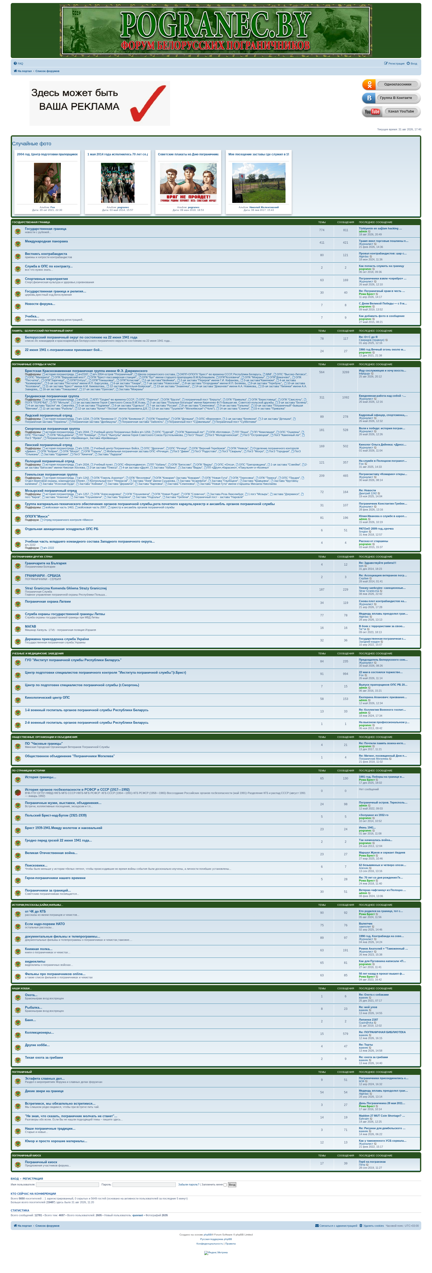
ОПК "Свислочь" (291, 399)
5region (363, 531)
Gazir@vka (366, 1022)
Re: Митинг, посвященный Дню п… (383, 755)
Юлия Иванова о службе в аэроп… (383, 516)
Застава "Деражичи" (121, 483)
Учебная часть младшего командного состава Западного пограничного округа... (90, 541)
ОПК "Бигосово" (181, 464)
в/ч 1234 (83, 418)
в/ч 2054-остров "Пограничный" (113, 374)
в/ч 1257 (83, 494)
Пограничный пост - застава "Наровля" (219, 497)
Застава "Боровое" (119, 497)
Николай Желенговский (264, 207)
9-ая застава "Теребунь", (266, 383)
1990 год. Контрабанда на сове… (381, 936)
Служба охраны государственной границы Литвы (65, 614)
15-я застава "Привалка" (269, 408)
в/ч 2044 (83, 432)
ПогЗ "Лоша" (196, 435)
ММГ (269, 374)
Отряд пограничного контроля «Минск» (68, 519)
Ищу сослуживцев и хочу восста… (382, 370)
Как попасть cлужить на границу (381, 265)
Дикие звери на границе (44, 1091)
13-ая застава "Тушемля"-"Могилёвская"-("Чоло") (183, 408)
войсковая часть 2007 (92, 507)
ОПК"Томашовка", (103, 380)
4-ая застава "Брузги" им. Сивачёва (51, 405)
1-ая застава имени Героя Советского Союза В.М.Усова (109, 402)
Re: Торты (366, 1044)
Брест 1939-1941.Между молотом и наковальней (63, 828)
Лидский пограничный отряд (48, 415)
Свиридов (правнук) (371, 339)
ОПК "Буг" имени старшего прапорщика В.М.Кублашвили (178, 377)
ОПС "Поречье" (149, 399)
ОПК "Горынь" (93, 451)
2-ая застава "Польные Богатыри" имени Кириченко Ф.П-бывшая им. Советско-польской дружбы (212, 402)
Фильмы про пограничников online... (55, 974)
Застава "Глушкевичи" (88, 497)
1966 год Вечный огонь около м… (382, 349)
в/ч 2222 (49, 547)
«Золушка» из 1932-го (373, 814)
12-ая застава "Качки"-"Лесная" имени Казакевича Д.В (112, 408)
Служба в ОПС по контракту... (49, 266)
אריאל (362, 629)
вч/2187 (83, 374)
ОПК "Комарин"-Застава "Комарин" (178, 477)
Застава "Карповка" (150, 483)
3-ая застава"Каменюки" (259, 380)
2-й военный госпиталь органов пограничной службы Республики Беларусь (86, 722)
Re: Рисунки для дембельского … (382, 1128)
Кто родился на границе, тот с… (381, 911)
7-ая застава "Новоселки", (163, 383)
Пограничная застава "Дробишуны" (94, 421)
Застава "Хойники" (91, 483)
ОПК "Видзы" (204, 464)
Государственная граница (31, 222)
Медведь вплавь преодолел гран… (383, 613)
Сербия (363, 578)
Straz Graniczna (369, 590)
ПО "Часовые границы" (44, 743)
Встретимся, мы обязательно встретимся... (60, 1103)
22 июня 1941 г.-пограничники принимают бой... (63, 350)
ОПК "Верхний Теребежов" (209, 448)
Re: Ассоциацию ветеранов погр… (383, 575)
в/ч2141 (83, 399)
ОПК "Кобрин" (49, 451)
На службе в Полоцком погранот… (383, 460)
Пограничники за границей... (48, 890)
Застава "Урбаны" (165, 467)
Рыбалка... (33, 1007)
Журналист (366, 243)
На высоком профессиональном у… (384, 722)
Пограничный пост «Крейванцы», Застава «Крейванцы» (82, 438)
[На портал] (216, 30)
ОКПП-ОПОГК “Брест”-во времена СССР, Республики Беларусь (220, 374)
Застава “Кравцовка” (256, 480)
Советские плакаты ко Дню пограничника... (190, 154)
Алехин (363, 868)
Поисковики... (36, 865)
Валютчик (365, 923)
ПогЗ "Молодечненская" (223, 435)
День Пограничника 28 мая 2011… (382, 1103)
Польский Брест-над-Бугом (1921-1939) (55, 815)
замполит (365, 926)
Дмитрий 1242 (368, 493)
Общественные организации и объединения (44, 737)
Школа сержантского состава (156, 374)
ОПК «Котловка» (219, 432)
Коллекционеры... (39, 1032)
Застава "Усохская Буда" (58, 483)
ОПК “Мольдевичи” (62, 435)
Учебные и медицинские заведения (38, 653)
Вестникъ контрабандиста (46, 254)
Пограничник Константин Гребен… (383, 503)
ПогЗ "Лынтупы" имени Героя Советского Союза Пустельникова (142, 435)
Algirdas (364, 256)
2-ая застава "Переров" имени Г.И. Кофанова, (209, 380)
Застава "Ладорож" (110, 454)
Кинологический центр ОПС (47, 697)
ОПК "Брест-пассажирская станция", (113, 377)
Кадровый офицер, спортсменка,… (383, 414)
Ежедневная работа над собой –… (382, 395)
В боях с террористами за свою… (382, 626)
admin (363, 231)
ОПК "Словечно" (194, 494)
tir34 (361, 1081)
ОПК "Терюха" (268, 477)
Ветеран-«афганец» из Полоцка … (382, 890)
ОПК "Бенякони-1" (105, 418)
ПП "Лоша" (242, 432)
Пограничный (22, 1072)
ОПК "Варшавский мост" (70, 377)
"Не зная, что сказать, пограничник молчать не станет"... (71, 1116)
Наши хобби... (22, 988)
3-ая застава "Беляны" (292, 402)
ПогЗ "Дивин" (181, 451)
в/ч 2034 (83, 464)
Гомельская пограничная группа (51, 474)
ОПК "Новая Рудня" (167, 494)
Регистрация (33, 1178)
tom (361, 565)
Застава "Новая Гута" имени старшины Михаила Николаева (238, 483)
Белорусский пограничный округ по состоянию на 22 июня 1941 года (81, 337)
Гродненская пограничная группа (52, 396)
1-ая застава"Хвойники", (160, 380)
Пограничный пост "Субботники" (236, 421)
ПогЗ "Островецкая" (256, 435)
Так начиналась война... (375, 839)
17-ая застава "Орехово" (98, 389)
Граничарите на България (45, 563)
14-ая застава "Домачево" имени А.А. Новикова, (226, 386)
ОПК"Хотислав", (130, 380)
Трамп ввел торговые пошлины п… (383, 240)
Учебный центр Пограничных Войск (116, 448)
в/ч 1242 (83, 477)
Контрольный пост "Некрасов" (109, 480)
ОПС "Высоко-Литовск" (291, 374)
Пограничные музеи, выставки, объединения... (63, 803)
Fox (52, 207)
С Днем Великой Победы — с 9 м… (383, 303)
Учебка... (32, 316)
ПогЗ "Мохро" (255, 451)
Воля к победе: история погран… (382, 428)
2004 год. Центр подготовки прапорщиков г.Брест (53, 154)
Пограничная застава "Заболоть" (143, 421)
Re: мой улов (368, 1007)
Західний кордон (369, 641)
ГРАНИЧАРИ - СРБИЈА (42, 576)
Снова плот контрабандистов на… (383, 601)
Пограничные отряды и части (34, 364)
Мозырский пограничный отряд (51, 491)
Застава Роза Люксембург (227, 494)
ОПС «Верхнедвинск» (132, 464)
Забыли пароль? (188, 1184)
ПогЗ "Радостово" (205, 451)
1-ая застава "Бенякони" (241, 418)
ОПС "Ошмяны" (290, 432)
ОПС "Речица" (178, 448)
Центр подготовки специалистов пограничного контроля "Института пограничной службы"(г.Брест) (105, 672)
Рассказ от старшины (373, 541)
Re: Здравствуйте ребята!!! (377, 562)
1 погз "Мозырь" (258, 494)
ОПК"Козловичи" (229, 377)
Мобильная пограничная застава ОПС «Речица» (137, 451)
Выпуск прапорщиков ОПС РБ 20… (383, 684)
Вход (15, 1178)
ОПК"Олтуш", (78, 380)
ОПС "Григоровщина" (252, 464)
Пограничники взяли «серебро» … (382, 278)
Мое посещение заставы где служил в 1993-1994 (264, 154)
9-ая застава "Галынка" (235, 405)
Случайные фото (31, 143)
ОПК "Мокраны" (255, 377)
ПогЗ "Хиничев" (83, 454)
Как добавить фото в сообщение (381, 315)
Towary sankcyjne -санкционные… (382, 587)
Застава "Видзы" (191, 467)
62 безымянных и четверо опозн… (382, 865)
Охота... (31, 995)
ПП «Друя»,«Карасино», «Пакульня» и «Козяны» (238, 467)
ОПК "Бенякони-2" (133, 418)
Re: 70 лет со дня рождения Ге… (381, 877)
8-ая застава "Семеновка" (198, 405)
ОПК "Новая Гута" (216, 477)
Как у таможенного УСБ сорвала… (382, 1140)
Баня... (30, 1020)
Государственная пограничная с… (382, 638)
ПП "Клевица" (87, 435)
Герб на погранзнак (372, 1161)
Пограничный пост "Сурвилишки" (189, 421)
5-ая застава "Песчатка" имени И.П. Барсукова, (78, 383)
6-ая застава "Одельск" (130, 405)
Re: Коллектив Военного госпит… (382, 709)
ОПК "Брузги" (172, 399)
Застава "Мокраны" (131, 389)
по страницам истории (28, 770)
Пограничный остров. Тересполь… (383, 802)
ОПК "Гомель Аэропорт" (109, 477)
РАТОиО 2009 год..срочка (376, 528)
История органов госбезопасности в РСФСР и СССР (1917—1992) (77, 789)
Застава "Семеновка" (181, 483)
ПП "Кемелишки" (264, 432)
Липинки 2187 (368, 1019)
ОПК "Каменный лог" (191, 432)
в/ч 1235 (83, 448)
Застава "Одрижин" (56, 454)
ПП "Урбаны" (158, 464)
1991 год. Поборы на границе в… (381, 776)
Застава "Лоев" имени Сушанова (154, 480)
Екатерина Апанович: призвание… (383, 697)
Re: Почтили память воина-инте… (382, 743)
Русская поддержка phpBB (216, 1239)
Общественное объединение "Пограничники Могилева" (70, 756)
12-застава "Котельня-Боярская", (131, 386)
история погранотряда (60, 374)
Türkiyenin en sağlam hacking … (380, 228)
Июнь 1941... (367, 827)
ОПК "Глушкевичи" (138, 494)
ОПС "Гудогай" (164, 432)
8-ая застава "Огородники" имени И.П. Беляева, (215, 383)
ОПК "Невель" (239, 448)
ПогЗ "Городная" (279, 451)
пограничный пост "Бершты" (203, 399)
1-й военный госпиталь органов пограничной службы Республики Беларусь (86, 710)
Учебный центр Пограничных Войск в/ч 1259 (122, 432)
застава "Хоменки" (57, 497)
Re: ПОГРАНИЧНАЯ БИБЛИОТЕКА (382, 1032)
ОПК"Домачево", (280, 377)
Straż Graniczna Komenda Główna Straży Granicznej (66, 588)
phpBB (208, 1234)
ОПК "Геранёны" (159, 418)
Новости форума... (40, 304)
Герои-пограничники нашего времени (55, 878)
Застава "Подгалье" (148, 497)
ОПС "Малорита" (39, 377)
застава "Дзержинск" (286, 494)
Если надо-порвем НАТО (45, 924)
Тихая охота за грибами (44, 1057)
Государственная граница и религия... (55, 291)
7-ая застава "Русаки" (164, 405)
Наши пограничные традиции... (50, 1128)
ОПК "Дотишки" (184, 418)
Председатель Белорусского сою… (383, 659)
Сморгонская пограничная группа (52, 429)
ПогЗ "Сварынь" (232, 451)
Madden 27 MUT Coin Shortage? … (382, 1115)
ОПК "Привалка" (236, 399)
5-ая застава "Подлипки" (94, 405)
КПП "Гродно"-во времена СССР (113, 399)
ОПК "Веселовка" (140, 477)
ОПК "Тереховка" (243, 477)
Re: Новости (367, 490)
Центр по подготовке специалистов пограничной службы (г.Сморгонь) (82, 685)
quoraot (137, 1215)
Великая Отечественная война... (51, 853)
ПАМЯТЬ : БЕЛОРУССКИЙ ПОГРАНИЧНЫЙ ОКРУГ (42, 330)
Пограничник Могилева (373, 758)
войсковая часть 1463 (60, 507)
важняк (363, 997)
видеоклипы (35, 961)
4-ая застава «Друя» (135, 467)
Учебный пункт (103, 464)
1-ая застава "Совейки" (285, 464)
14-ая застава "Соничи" (235, 408)
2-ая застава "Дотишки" (277, 418)
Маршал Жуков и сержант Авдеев (382, 852)
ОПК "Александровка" (108, 494)
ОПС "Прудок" (291, 477)
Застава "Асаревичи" (193, 480)
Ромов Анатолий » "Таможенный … (383, 948)
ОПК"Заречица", (54, 380)
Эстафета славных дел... (45, 1078)
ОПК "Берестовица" (264, 399)
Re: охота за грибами (373, 1057)
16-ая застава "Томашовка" (60, 389)
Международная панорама (46, 241)
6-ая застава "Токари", (128, 383)
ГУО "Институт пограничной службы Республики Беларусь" (73, 660)
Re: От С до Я (368, 336)
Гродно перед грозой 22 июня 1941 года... (58, 840)
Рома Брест (367, 293)
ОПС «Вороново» (210, 418)
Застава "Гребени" (177, 497)
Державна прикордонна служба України (57, 639)
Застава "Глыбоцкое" (225, 480)
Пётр (362, 1164)
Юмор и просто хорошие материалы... (56, 1141)
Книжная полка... (38, 949)
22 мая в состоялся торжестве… (381, 672)
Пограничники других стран (32, 556)
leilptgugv (364, 373)
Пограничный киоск (26, 1155)
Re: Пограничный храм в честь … (382, 290)
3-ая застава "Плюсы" (104, 467)
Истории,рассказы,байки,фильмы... (37, 905)
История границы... (40, 777)
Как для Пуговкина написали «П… (382, 961)
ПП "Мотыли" (61, 402)
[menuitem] (18, 64)
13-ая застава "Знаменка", (173, 386)
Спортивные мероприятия (46, 279)
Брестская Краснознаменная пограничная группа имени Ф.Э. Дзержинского (86, 371)
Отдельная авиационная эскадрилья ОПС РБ (61, 529)
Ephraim (364, 1118)
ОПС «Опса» (226, 464)
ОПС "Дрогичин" (154, 448)
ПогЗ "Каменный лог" (287, 435)
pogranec (123, 207)
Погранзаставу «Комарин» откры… (383, 474)
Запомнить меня (213, 1184)
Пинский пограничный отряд (48, 445)
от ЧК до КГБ (35, 911)
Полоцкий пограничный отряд (49, 461)
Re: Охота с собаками (374, 994)
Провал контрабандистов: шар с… (383, 253)
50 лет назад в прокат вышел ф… (382, 973)
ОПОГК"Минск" (37, 516)
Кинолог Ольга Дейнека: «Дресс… (382, 444)
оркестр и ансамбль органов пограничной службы (142, 507)
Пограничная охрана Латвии (48, 601)
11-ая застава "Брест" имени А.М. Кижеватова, (75, 386)
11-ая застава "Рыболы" (58, 408)
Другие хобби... (37, 1045)
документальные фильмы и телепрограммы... (62, 936)
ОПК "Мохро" (71, 451)
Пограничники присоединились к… (383, 1078)
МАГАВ (30, 626)
